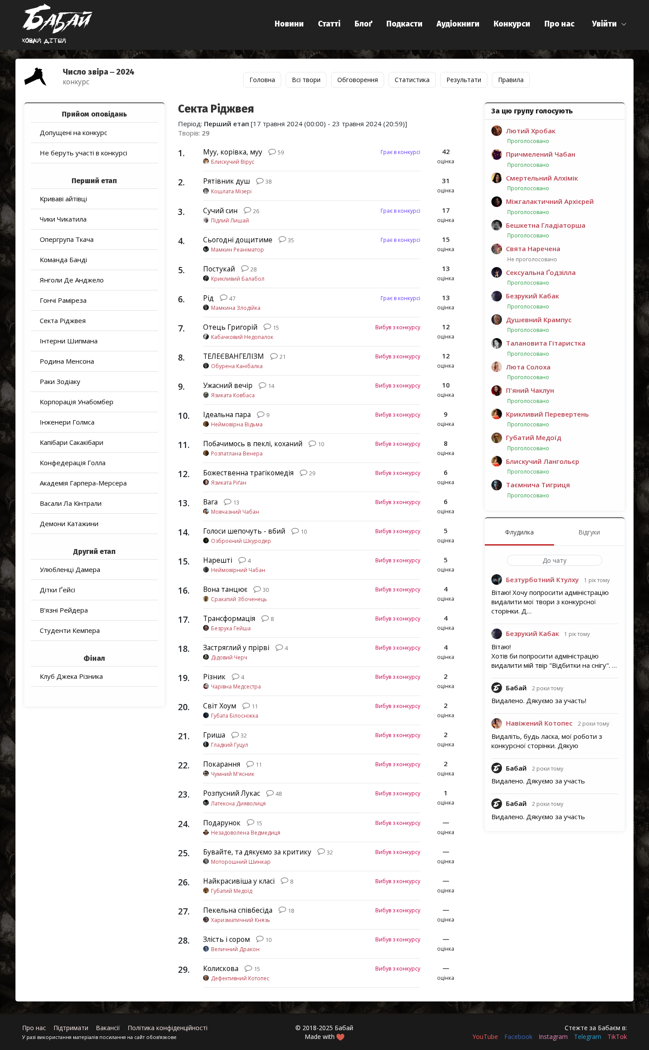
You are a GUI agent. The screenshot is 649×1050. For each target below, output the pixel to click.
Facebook (518, 1036)
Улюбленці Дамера (70, 569)
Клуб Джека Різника (71, 676)
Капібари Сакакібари (71, 442)
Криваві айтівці (63, 198)
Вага (210, 502)
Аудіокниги (458, 24)
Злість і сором (226, 939)
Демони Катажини (69, 523)
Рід (208, 298)
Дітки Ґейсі (57, 589)
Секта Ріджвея (63, 320)
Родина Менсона (67, 361)
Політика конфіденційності (168, 1028)
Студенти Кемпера (70, 630)
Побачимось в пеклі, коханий (252, 443)
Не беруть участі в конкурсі (83, 152)
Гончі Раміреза (63, 300)
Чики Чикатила (63, 219)
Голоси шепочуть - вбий (244, 531)
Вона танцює (225, 589)
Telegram (587, 1036)
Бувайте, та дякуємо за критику (257, 852)
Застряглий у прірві (236, 647)
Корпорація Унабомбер (76, 401)
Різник (214, 676)
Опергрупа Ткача (67, 239)
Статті (329, 24)
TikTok (617, 1036)
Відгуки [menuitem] (589, 532)
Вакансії (108, 1028)
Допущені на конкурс (73, 132)
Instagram (553, 1036)
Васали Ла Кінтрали (71, 503)
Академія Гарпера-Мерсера (83, 482)
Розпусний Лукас (231, 793)
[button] (609, 24)
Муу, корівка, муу (232, 152)
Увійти (604, 24)
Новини (289, 24)
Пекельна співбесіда (237, 910)
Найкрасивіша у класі (239, 881)
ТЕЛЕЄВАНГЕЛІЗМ (233, 356)
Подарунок (222, 823)
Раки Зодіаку (60, 381)
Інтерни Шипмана (69, 340)
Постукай (219, 269)
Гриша (214, 735)
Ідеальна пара (227, 414)
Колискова (220, 968)
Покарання (221, 764)
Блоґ (363, 24)
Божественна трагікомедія (248, 473)
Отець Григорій (230, 327)
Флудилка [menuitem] (519, 532)
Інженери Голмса (67, 422)
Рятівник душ (226, 181)
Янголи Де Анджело (72, 279)
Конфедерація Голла (73, 462)
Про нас (559, 24)
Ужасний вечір (228, 385)
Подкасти (404, 24)
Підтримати (70, 1028)
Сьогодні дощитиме (237, 240)
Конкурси (512, 24)
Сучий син (220, 210)
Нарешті (217, 560)
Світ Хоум (219, 706)
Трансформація (229, 618)
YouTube (485, 1036)
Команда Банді (63, 259)
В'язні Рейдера (64, 610)
